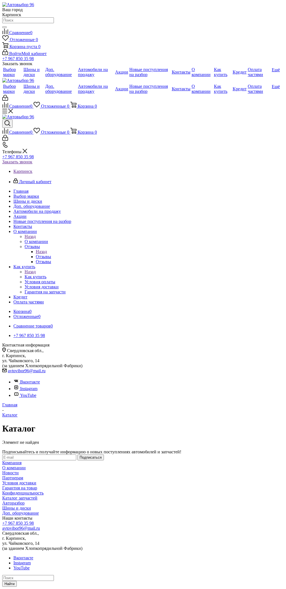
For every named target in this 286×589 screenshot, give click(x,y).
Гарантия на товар (19, 488)
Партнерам (12, 477)
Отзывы (43, 256)
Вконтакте (30, 382)
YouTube (28, 395)
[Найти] (4, 27)
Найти (9, 584)
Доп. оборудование (20, 513)
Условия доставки (19, 482)
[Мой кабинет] (5, 99)
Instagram (28, 388)
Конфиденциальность (23, 493)
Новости (10, 472)
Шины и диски (16, 508)
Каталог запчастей (19, 498)
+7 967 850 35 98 (18, 58)
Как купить (35, 276)
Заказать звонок (17, 161)
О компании (36, 241)
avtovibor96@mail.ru (27, 370)
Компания (12, 462)
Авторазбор (13, 503)
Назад (30, 236)
